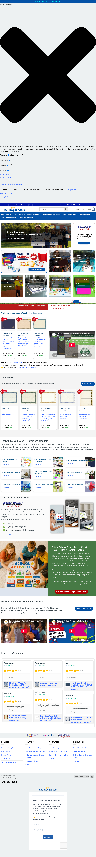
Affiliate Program (26, 218)
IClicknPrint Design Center (58, 751)
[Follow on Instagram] (88, 204)
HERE (53, 1)
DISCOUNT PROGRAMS (9, 218)
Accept (5, 189)
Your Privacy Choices (7, 193)
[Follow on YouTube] (93, 204)
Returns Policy (6, 751)
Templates (3, 204)
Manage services (5, 177)
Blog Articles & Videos (80, 748)
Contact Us (29, 764)
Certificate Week (16, 362)
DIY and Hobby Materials (51, 214)
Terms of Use (5, 758)
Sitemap (76, 761)
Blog (17, 204)
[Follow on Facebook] (86, 204)
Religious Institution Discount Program (35, 756)
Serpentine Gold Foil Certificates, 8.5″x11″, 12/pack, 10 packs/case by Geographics (23, 341)
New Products (20, 214)
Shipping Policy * (7, 748)
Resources (23, 204)
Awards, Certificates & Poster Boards (24, 235)
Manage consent (9, 782)
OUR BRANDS (72, 214)
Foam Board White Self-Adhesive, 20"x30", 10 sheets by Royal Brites (50, 718)
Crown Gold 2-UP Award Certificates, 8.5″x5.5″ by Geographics (84, 415)
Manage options (5, 174)
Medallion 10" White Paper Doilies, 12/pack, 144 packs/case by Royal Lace (19, 685)
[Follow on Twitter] (90, 204)
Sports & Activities (15, 232)
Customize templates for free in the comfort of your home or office (84, 236)
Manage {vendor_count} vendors (11, 181)
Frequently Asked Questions (58, 755)
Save (5, 319)
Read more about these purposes (11, 184)
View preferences (32, 189)
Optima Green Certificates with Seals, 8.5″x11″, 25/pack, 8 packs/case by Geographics (28, 416)
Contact (36, 204)
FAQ (30, 204)
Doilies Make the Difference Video (82, 756)
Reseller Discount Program (34, 748)
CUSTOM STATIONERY (34, 214)
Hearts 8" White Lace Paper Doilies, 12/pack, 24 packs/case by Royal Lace (81, 720)
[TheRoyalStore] (18, 209)
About (11, 204)
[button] (48, 75)
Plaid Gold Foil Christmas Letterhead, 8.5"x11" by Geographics (18, 718)
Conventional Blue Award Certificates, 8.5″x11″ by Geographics (65, 415)
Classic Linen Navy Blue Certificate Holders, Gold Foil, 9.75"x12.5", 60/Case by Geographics (81, 686)
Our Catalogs (85, 214)
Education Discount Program (35, 751)
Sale (64, 214)
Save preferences (54, 189)
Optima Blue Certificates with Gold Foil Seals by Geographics (9, 414)
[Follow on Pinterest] (91, 204)
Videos (51, 758)
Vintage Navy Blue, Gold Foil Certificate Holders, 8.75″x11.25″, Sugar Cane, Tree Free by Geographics (8, 343)
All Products (6, 214)
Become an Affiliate (31, 761)
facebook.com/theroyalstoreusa (29, 367)
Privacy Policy (4, 197)
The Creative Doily (79, 751)
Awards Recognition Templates (59, 748)
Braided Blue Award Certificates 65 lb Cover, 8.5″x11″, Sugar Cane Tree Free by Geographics (39, 342)
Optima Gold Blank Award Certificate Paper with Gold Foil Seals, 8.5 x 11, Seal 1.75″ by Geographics (48, 416)
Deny (16, 189)
